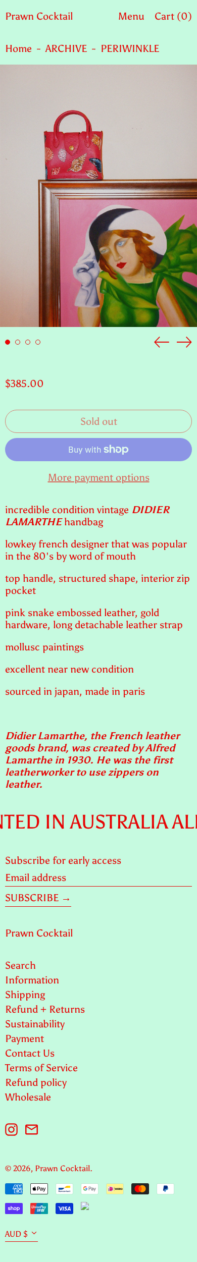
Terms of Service (41, 1068)
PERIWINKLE (130, 48)
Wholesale (28, 1097)
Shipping (25, 995)
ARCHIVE (66, 48)
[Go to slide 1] (7, 342)
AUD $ (16, 1234)
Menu (131, 16)
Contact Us (30, 1053)
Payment (24, 1038)
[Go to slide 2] (17, 342)
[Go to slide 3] (27, 342)
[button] (98, 196)
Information (32, 980)
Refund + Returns (45, 1009)
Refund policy (36, 1082)
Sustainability (35, 1024)
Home (18, 48)
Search (20, 965)
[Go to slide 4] (37, 342)
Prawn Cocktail (39, 16)
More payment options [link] (99, 477)
